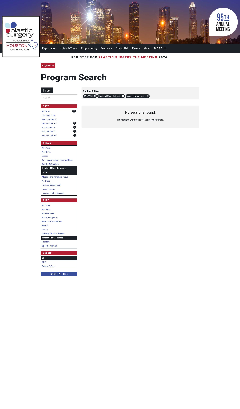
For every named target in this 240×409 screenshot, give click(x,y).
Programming (89, 48)
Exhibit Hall (122, 48)
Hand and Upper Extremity (110, 96)
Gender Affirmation (50, 164)
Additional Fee (48, 213)
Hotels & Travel (68, 48)
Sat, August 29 (48, 115)
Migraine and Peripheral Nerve (55, 177)
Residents (106, 48)
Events (136, 48)
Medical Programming (137, 96)
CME (44, 262)
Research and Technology (53, 193)
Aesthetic (46, 152)
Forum (45, 229)
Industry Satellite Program (53, 233)
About (146, 48)
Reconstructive (48, 189)
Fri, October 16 (48, 127)
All (43, 258)
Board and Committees (52, 221)
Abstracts (46, 209)
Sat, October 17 (49, 131)
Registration (49, 48)
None (45, 172)
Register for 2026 (120, 57)
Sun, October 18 (49, 135)
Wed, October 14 (49, 119)
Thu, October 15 (49, 123)
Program (46, 241)
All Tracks (46, 148)
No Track (46, 181)
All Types (46, 205)
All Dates (46, 111)
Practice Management (51, 185)
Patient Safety (48, 266)
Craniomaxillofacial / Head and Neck (57, 160)
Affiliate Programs (50, 217)
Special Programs (49, 245)
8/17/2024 (89, 96)
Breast (45, 156)
